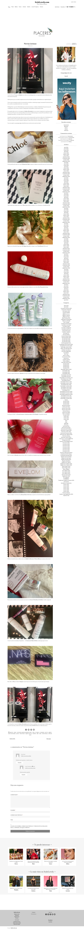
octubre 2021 (66, 220)
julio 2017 (66, 284)
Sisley (40, 733)
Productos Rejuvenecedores (66, 452)
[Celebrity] (33, 886)
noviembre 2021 (66, 219)
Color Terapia (66, 322)
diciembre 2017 (66, 279)
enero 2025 (66, 171)
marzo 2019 (66, 259)
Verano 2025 (66, 490)
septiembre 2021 (66, 222)
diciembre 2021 (66, 218)
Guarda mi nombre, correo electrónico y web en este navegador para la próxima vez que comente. (29, 827)
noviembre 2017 (66, 280)
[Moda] (33, 859)
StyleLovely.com (42, 2)
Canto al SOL (12, 738)
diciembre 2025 (66, 157)
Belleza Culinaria (66, 315)
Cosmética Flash (66, 326)
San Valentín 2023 (66, 473)
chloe (33, 732)
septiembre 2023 (66, 191)
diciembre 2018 (66, 263)
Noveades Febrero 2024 (66, 369)
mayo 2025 (66, 165)
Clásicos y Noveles (66, 320)
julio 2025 (66, 162)
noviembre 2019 (66, 250)
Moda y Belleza (66, 361)
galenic (50, 732)
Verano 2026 (66, 491)
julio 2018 (66, 269)
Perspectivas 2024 (66, 440)
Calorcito (70, 139)
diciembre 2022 (66, 202)
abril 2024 (66, 182)
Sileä (37, 733)
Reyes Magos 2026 (66, 467)
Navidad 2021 (66, 365)
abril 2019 (66, 258)
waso (30, 734)
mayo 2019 (66, 256)
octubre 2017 (66, 281)
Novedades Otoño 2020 (66, 387)
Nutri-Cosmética (66, 413)
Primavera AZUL (66, 451)
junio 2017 (66, 286)
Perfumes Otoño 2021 (66, 431)
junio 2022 (66, 209)
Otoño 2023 (66, 419)
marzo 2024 (66, 183)
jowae (17, 733)
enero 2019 (66, 262)
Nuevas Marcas (66, 411)
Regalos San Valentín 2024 (66, 463)
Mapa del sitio (16, 916)
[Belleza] (68, 859)
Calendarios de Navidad (66, 319)
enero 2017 (66, 293)
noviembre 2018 (66, 265)
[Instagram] (71, 7)
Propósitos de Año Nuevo (66, 454)
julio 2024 (66, 177)
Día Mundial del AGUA (66, 343)
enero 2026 (66, 155)
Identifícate (57, 6)
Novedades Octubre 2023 (66, 386)
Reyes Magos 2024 (66, 466)
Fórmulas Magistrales (66, 351)
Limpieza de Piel (66, 359)
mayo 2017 (66, 287)
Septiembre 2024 (66, 476)
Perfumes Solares (66, 436)
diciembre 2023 (66, 187)
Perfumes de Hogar (66, 427)
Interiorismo (66, 358)
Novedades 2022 (66, 372)
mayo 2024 (66, 180)
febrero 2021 (66, 230)
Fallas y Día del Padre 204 (66, 348)
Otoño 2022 (66, 417)
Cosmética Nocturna (66, 329)
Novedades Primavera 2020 (66, 391)
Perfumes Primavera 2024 (66, 433)
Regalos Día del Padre (66, 458)
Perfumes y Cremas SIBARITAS (66, 438)
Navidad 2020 (66, 363)
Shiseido (34, 733)
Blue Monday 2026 (66, 318)
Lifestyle (24, 6)
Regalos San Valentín (66, 462)
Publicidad (17, 915)
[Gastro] (50, 859)
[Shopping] (16, 886)
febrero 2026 (66, 154)
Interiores (66, 130)
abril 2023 (66, 197)
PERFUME (66, 423)
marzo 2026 (66, 153)
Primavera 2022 (66, 444)
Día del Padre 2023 (66, 340)
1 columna (68, 43)
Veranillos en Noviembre (66, 483)
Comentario (14, 794)
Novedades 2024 (66, 373)
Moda (12, 6)
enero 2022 (66, 216)
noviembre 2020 (66, 234)
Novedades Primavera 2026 (66, 393)
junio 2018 (66, 270)
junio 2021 (66, 225)
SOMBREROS (66, 478)
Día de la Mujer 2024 (66, 337)
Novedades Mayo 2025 (66, 384)
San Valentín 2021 (66, 470)
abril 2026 (66, 151)
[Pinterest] (69, 7)
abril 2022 (66, 212)
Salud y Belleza (66, 469)
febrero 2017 (66, 291)
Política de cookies (17, 924)
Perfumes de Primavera (66, 429)
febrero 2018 (66, 276)
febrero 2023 (66, 200)
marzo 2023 (66, 198)
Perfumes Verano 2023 (66, 437)
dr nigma (37, 732)
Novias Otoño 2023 (66, 409)
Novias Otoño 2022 (66, 408)
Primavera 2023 (66, 445)
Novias (20, 6)
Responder (19, 762)
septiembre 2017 (66, 283)
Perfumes (66, 424)
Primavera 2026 (66, 449)
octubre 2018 (66, 266)
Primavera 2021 (66, 442)
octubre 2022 (66, 205)
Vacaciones (66, 125)
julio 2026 (66, 147)
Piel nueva (49, 738)
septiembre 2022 (66, 207)
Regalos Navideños (66, 460)
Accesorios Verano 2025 (66, 308)
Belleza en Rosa (66, 316)
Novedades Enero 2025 (66, 379)
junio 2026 (66, 148)
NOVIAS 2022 (66, 401)
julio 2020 (66, 238)
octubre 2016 (66, 297)
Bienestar (66, 126)
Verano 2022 (66, 485)
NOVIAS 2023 (66, 402)
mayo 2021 (66, 226)
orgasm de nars (28, 733)
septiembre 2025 (66, 161)
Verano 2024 (66, 488)
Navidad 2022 (66, 366)
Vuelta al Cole (66, 495)
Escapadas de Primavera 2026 (66, 344)
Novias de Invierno (66, 405)
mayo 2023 (66, 195)
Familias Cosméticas (66, 350)
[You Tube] (73, 7)
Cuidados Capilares (66, 331)
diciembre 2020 (66, 233)
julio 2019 (66, 254)
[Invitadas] (68, 886)
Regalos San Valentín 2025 (66, 465)
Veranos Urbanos (66, 492)
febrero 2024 (66, 184)
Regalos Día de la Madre (66, 456)
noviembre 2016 (66, 295)
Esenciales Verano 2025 (66, 347)
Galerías (28, 6)
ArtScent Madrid (66, 312)
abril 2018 (66, 273)
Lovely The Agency (35, 6)
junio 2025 (66, 164)
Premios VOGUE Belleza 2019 (66, 441)
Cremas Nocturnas (66, 330)
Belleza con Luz (66, 313)
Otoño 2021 (66, 416)
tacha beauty (45, 733)
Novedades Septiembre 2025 (66, 394)
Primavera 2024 (66, 447)
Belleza (16, 6)
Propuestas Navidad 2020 (66, 455)
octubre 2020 (66, 236)
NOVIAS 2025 (66, 404)
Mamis (70, 141)
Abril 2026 (66, 307)
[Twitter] (68, 7)
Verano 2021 (66, 484)
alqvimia (11, 732)
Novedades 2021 (66, 370)
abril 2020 (66, 243)
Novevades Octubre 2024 (66, 398)
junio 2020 (66, 240)
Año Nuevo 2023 (66, 311)
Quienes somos (16, 914)
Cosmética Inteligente (66, 327)
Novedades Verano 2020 (66, 397)
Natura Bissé (22, 733)
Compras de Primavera (66, 323)
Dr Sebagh (42, 732)
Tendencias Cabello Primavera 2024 (66, 480)
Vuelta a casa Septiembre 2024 (66, 494)
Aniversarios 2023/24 (66, 309)
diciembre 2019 (66, 248)
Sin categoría (66, 477)
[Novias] (16, 859)
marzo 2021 (66, 229)
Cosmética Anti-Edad (66, 325)
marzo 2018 (66, 275)
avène (15, 732)
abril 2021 (66, 227)
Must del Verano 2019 (66, 362)
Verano (66, 129)
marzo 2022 (66, 214)
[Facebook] (66, 7)
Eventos (41, 6)
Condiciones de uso (16, 921)
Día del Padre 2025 (66, 341)
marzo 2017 (66, 290)
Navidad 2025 (66, 368)
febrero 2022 (66, 215)
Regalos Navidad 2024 (66, 459)
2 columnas (74, 43)
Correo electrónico (17, 815)
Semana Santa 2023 (66, 474)
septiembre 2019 (66, 252)
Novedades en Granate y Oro (66, 377)
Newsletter (63, 6)
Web (12, 819)
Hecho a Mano (66, 355)
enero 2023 (66, 201)
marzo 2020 (66, 244)
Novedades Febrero (66, 380)
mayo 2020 (66, 241)
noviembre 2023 (66, 189)
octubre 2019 (66, 251)
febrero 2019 (66, 261)
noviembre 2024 (66, 173)
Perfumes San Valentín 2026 (66, 434)
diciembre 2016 (66, 294)
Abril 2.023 (66, 305)
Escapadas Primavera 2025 (66, 345)
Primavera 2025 (66, 448)
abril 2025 (66, 166)
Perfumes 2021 (66, 426)
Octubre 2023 (66, 415)
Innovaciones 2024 (66, 356)
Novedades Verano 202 (66, 395)
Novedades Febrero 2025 (66, 381)
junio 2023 (66, 194)
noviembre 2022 (66, 204)
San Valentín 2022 (66, 472)
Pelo (66, 422)
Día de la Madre (66, 334)
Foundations (66, 352)
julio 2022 (66, 208)
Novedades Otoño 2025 (66, 388)
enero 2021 (66, 232)
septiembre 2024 (66, 176)
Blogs (9, 7)
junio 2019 (66, 255)
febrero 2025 (66, 169)
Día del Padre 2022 (66, 338)
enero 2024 (66, 186)
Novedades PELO (66, 390)
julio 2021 (66, 223)
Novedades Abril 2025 (66, 375)
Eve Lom (46, 732)
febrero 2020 (66, 245)
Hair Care (66, 354)
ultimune (50, 733)
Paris (66, 420)
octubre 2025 (66, 159)
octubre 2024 (66, 175)
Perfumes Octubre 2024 (66, 430)
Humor (66, 127)
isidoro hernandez (12, 733)
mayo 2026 (66, 150)
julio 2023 (66, 193)
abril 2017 (66, 288)
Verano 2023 (66, 487)
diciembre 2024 (66, 172)
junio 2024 (66, 179)
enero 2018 (66, 277)
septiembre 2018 (66, 268)
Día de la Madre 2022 (66, 336)
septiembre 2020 (66, 237)
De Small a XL (66, 333)
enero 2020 (66, 247)
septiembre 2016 (66, 298)
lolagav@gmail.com (66, 73)
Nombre (13, 810)
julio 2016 (66, 300)
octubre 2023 (66, 190)
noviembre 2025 (66, 158)
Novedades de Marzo (66, 376)
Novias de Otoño (66, 406)
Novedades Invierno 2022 (66, 383)
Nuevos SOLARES (66, 412)
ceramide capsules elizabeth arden (24, 732)
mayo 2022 (66, 211)
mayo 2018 (66, 272)
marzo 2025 (66, 168)
